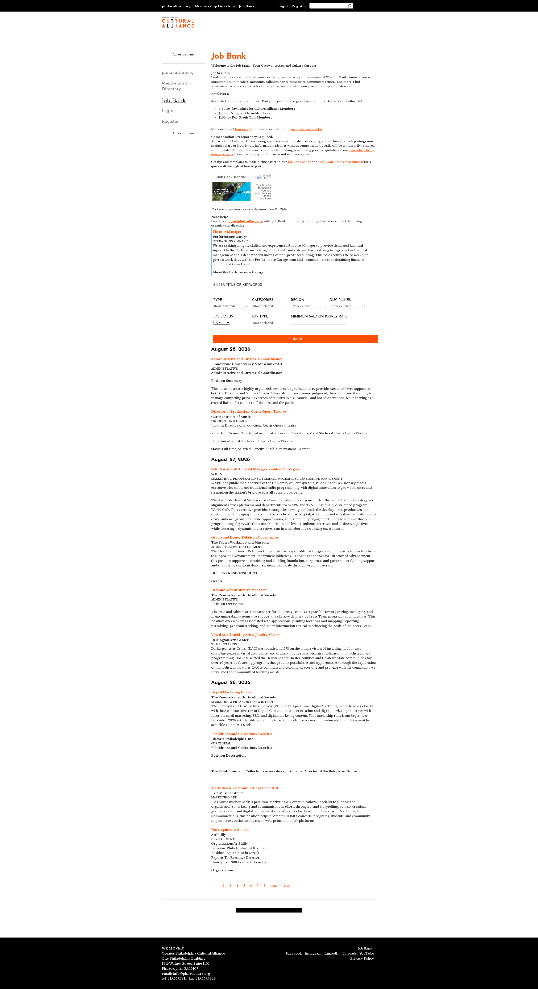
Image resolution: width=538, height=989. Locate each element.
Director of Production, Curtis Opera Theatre (248, 412)
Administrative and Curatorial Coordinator (246, 359)
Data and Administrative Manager (238, 590)
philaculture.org (176, 6)
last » (287, 886)
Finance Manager (227, 232)
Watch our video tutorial (344, 162)
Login (282, 6)
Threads (350, 953)
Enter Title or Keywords (237, 285)
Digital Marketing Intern (231, 692)
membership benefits (306, 129)
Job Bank (246, 6)
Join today (242, 129)
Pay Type (260, 316)
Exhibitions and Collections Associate (242, 734)
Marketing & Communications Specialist (244, 788)
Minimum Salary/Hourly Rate (319, 316)
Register (298, 6)
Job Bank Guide (299, 162)
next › (274, 886)
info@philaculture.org (245, 221)
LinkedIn (332, 953)
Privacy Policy (362, 958)
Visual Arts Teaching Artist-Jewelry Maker (245, 635)
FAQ (321, 162)
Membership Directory (214, 6)
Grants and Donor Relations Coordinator (244, 537)
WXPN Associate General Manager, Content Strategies (255, 469)
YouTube (366, 953)
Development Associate (230, 830)
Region (297, 300)
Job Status (223, 316)
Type (217, 300)
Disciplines (340, 300)
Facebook (294, 953)
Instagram (313, 953)
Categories (262, 300)
